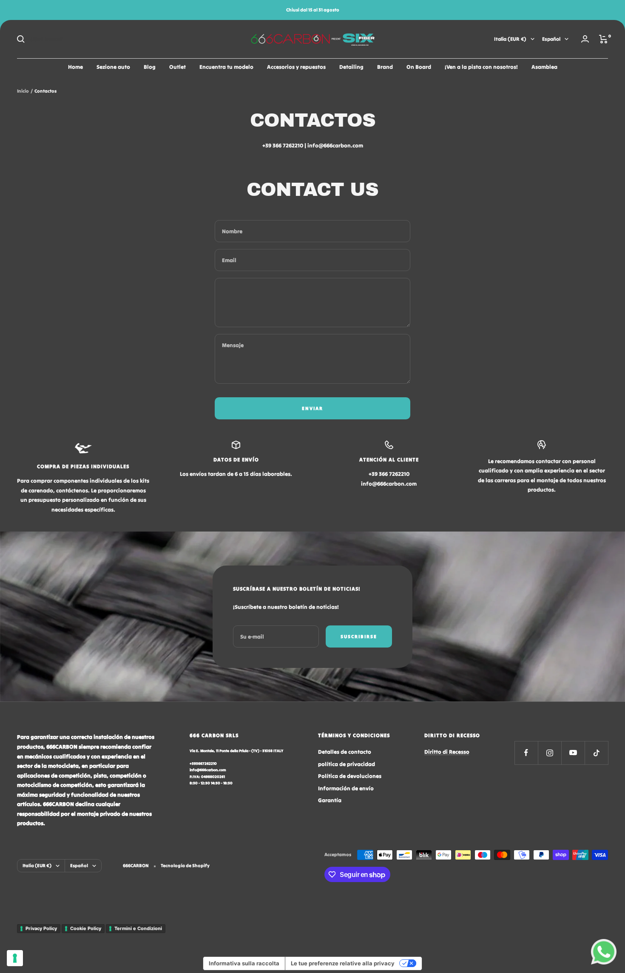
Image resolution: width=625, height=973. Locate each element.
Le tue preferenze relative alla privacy (343, 963)
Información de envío (346, 788)
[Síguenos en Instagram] (549, 752)
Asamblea (544, 67)
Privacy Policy (41, 928)
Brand (385, 67)
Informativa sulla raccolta (244, 963)
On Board (418, 67)
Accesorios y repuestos (296, 67)
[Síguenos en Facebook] (526, 752)
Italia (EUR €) (510, 39)
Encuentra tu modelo (226, 67)
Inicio (23, 91)
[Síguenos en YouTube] (573, 752)
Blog (150, 67)
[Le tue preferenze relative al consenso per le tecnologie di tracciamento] (15, 958)
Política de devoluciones (349, 776)
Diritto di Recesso (446, 751)
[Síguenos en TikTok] (596, 752)
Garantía (329, 800)
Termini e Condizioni (138, 928)
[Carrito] (603, 39)
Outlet (177, 67)
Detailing (351, 67)
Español (551, 39)
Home (75, 67)
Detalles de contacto (344, 751)
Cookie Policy (85, 928)
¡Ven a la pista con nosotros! (481, 67)
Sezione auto (113, 67)
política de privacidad (346, 764)
